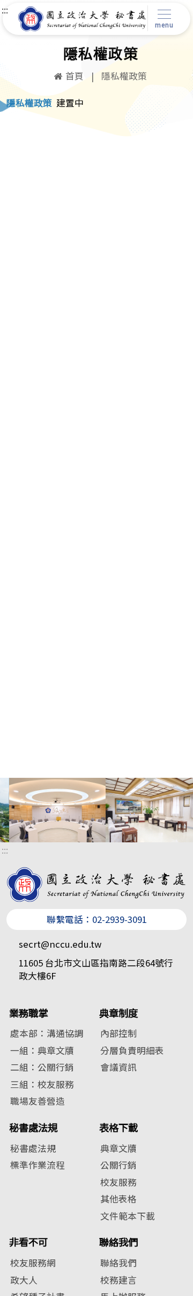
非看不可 (28, 1242)
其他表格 (118, 1198)
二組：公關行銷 (42, 1067)
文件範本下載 (127, 1215)
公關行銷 (118, 1164)
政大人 (24, 1279)
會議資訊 (118, 1067)
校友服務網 (33, 1262)
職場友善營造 (37, 1100)
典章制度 (118, 1013)
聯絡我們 (118, 1242)
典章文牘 (118, 1148)
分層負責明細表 (132, 1050)
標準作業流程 (37, 1164)
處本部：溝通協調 (46, 1033)
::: (5, 9)
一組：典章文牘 (42, 1050)
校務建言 (118, 1279)
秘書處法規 (33, 1127)
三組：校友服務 (42, 1084)
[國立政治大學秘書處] (82, 19)
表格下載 (118, 1127)
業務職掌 (28, 1013)
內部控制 (118, 1033)
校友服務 (118, 1182)
